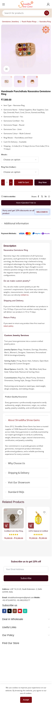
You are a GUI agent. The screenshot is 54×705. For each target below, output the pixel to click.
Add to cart (23, 182)
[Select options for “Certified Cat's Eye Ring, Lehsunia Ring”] (6, 525)
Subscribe (26, 578)
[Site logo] (26, 4)
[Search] (46, 13)
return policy (8, 326)
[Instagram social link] (15, 611)
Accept (26, 699)
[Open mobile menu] (3, 4)
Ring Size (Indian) (8, 167)
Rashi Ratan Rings (29, 22)
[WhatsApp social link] (49, 196)
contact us (25, 295)
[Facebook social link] (38, 196)
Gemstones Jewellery (10, 22)
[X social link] (42, 196)
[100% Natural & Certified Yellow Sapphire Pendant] (38, 518)
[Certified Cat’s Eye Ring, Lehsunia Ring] (14, 518)
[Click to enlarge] (6, 69)
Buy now (43, 182)
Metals (4, 154)
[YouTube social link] (20, 611)
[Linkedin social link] (45, 196)
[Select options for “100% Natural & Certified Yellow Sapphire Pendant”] (31, 525)
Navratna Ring (45, 22)
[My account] (48, 4)
